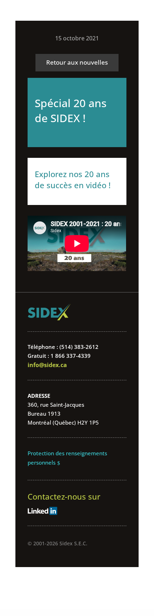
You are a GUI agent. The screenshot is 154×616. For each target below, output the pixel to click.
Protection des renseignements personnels (67, 458)
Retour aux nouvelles (77, 62)
